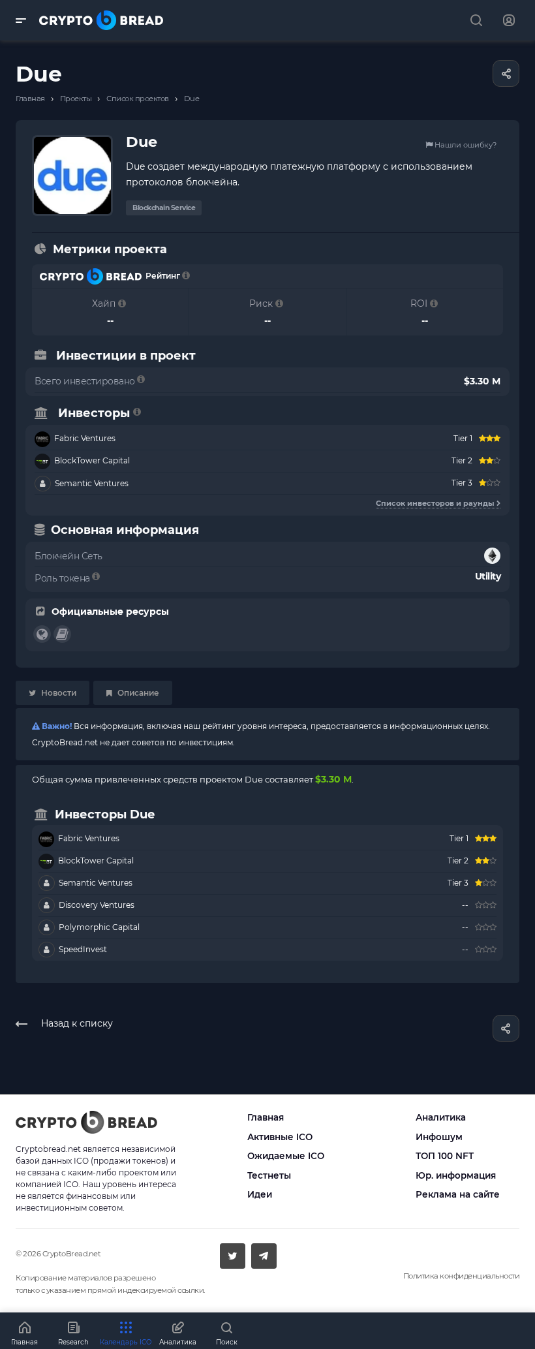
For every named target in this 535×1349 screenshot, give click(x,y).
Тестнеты (269, 1175)
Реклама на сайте (458, 1194)
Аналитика (441, 1117)
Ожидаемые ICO (285, 1156)
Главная (265, 1117)
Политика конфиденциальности (461, 1275)
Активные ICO (280, 1137)
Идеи (259, 1194)
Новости (57, 693)
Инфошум (439, 1137)
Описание (137, 693)
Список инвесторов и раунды (436, 503)
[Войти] (509, 20)
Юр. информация (456, 1175)
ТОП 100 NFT (445, 1156)
